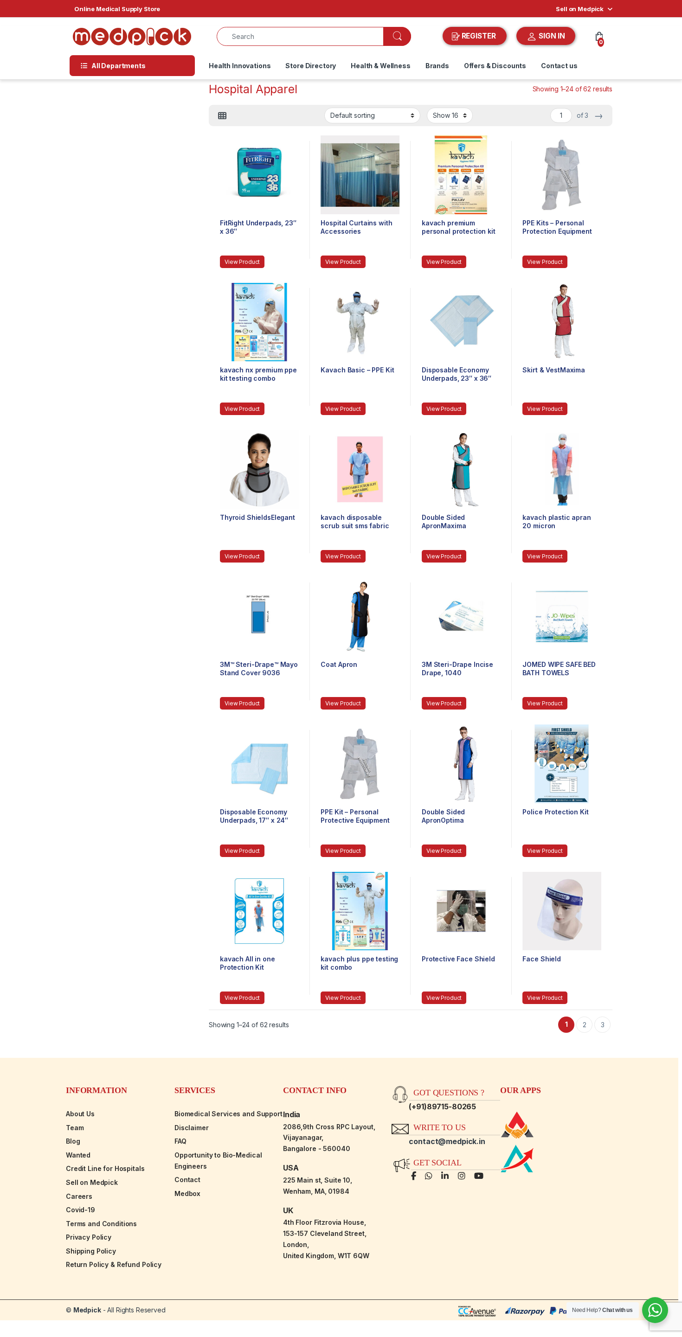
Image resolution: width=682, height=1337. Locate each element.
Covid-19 (80, 1210)
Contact (187, 1179)
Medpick (87, 1310)
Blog (73, 1141)
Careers (79, 1196)
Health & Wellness (381, 66)
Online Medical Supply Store (117, 9)
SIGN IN (551, 36)
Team (75, 1128)
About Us (80, 1114)
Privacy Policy (88, 1237)
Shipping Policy (91, 1251)
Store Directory (310, 66)
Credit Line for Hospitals (105, 1168)
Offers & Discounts (495, 66)
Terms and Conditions (101, 1224)
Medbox (187, 1193)
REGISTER (479, 36)
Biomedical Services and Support (228, 1114)
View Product (242, 261)
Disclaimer (191, 1128)
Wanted (78, 1155)
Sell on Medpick (580, 9)
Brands (437, 66)
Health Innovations (239, 66)
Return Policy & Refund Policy (113, 1264)
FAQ (180, 1141)
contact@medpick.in (447, 1141)
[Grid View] (222, 116)
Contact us (559, 66)
